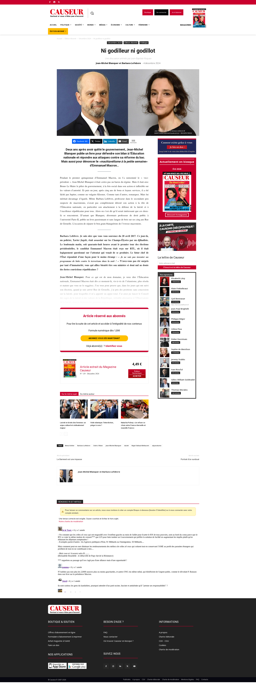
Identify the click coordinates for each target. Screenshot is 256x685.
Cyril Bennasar (178, 298)
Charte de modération (169, 649)
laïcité (126, 446)
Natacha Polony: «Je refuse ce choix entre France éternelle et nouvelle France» (133, 425)
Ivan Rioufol (177, 369)
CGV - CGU (164, 641)
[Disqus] (128, 559)
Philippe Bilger (178, 319)
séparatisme (156, 446)
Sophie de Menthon (180, 349)
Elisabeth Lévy (178, 278)
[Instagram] (113, 666)
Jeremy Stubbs (178, 359)
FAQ (105, 632)
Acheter (137, 376)
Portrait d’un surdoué (190, 459)
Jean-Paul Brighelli (180, 309)
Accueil (59, 38)
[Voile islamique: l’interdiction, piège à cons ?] (104, 409)
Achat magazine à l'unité (59, 641)
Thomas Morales (179, 390)
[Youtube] (134, 666)
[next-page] (66, 434)
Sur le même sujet (69, 394)
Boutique (65, 1)
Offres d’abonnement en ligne (61, 632)
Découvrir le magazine (177, 215)
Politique (144, 42)
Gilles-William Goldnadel (183, 379)
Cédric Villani (98, 446)
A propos (163, 632)
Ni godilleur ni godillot (128, 50)
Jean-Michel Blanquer (113, 446)
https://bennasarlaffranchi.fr (180, 305)
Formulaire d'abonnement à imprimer (65, 636)
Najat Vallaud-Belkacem (140, 446)
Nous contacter (110, 636)
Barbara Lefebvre (83, 446)
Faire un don (53, 645)
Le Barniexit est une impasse (69, 459)
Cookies (162, 645)
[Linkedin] (120, 666)
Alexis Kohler (69, 446)
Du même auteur (87, 394)
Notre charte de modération (71, 521)
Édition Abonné (70, 38)
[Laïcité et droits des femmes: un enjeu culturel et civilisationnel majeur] (74, 409)
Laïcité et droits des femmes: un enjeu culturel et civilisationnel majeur (73, 425)
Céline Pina (176, 329)
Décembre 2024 (85, 38)
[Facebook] (50, 2)
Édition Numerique (137, 372)
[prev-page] (61, 434)
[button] (92, 13)
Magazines (185, 25)
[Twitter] (59, 2)
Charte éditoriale (166, 636)
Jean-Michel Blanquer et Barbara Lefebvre (118, 63)
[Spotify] (54, 2)
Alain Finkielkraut (179, 288)
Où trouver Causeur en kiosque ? (118, 641)
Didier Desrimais (179, 339)
